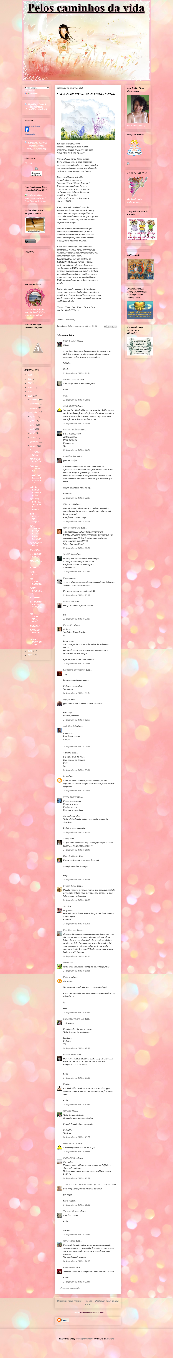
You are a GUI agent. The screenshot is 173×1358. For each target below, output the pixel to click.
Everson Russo (69, 885)
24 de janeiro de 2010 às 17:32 (76, 1048)
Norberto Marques (71, 379)
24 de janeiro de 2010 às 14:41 (76, 970)
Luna (65, 776)
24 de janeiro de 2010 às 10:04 (76, 832)
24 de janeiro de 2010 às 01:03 (76, 719)
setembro (34, 412)
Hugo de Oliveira (70, 856)
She (64, 906)
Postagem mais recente (69, 1301)
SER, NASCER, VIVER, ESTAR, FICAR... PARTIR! (35, 532)
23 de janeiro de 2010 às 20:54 (76, 399)
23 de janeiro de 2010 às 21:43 (76, 497)
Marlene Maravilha (71, 527)
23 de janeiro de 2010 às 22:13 (76, 548)
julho (33, 420)
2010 (30, 395)
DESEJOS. (35, 625)
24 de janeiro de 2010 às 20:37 (76, 1234)
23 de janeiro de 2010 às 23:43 (76, 618)
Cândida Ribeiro (70, 456)
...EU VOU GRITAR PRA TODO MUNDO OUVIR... (87, 1184)
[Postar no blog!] (108, 326)
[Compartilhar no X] (110, 326)
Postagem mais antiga (107, 1301)
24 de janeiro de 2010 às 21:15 (76, 1261)
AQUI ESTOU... (35, 573)
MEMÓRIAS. (36, 562)
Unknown (67, 977)
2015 (30, 374)
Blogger (110, 1338)
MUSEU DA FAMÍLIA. (36, 460)
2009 (30, 650)
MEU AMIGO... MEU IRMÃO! (35, 617)
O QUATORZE (70, 1157)
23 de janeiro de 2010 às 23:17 (76, 595)
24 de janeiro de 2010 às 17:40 (76, 1077)
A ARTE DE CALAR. (35, 555)
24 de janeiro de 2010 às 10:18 (76, 849)
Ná (64, 1044)
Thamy (66, 838)
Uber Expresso (69, 929)
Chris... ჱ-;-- (68, 624)
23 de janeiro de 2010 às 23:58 (76, 663)
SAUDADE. (35, 597)
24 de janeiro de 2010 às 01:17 (76, 746)
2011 (30, 391)
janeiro (33, 445)
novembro (35, 403)
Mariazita (67, 1110)
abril (32, 433)
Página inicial (88, 1302)
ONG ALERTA (70, 406)
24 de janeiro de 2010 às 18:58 (76, 1151)
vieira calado (68, 601)
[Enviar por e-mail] (105, 326)
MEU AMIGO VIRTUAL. (36, 581)
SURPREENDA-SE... (36, 544)
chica (65, 962)
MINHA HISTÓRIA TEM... (36, 642)
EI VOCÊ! (35, 567)
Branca (66, 577)
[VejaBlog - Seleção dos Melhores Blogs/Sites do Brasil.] (36, 106)
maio (32, 428)
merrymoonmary (85, 1338)
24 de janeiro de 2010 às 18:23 (76, 1137)
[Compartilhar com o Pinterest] (115, 326)
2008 (30, 655)
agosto (33, 416)
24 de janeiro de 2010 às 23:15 (76, 1281)
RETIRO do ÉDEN (72, 429)
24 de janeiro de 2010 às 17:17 (76, 1012)
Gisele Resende (69, 340)
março (33, 437)
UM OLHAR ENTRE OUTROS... (36, 605)
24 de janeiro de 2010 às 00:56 (76, 693)
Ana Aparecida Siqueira (32, 126)
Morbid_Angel (69, 554)
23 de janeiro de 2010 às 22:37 (76, 571)
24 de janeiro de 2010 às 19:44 (76, 1204)
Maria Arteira (69, 1240)
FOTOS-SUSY (69, 1054)
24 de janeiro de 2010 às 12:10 (76, 956)
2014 (30, 378)
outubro (34, 407)
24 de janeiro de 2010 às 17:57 (76, 1104)
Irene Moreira (69, 1267)
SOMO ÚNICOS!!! (36, 591)
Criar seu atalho (30, 134)
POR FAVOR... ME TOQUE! (35, 517)
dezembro (34, 399)
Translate (34, 93)
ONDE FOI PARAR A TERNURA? (35, 479)
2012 (30, 387)
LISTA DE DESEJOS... (36, 632)
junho (33, 424)
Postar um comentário (70, 1287)
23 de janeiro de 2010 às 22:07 (76, 521)
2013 (30, 383)
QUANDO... (35, 549)
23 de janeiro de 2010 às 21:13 (76, 423)
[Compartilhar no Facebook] (113, 326)
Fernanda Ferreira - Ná (73, 1018)
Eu (64, 1084)
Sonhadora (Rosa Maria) (74, 669)
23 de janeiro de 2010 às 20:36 (76, 373)
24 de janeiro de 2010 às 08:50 (76, 769)
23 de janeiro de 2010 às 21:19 (76, 449)
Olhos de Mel (69, 504)
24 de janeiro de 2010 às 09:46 (76, 790)
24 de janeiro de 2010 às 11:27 (76, 899)
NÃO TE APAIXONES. (36, 468)
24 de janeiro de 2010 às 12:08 (76, 923)
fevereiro (34, 441)
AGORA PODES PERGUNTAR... (35, 491)
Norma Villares (70, 796)
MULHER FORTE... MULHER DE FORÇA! (35, 504)
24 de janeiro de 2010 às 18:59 (76, 1178)
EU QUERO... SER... (35, 452)
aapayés (66, 699)
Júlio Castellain (70, 726)
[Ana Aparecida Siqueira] (27, 130)
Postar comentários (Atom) (92, 1312)
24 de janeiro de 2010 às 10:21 (76, 879)
